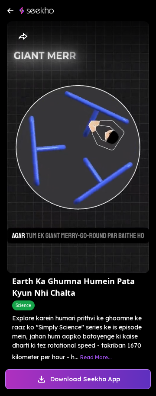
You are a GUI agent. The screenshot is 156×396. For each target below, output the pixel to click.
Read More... (96, 357)
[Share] (22, 36)
